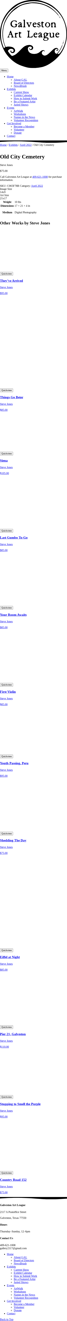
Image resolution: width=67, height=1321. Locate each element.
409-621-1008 (40, 176)
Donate (18, 132)
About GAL (20, 79)
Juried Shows (21, 104)
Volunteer (19, 129)
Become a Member (24, 126)
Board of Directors (24, 82)
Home (10, 76)
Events (10, 107)
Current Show (21, 92)
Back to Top (6, 1319)
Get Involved (14, 123)
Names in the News (24, 117)
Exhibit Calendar (23, 95)
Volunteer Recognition (26, 120)
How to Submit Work (25, 98)
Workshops (20, 114)
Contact (11, 135)
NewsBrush (20, 85)
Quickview (6, 273)
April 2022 (26, 144)
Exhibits (11, 89)
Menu (4, 70)
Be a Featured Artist (24, 101)
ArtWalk (18, 110)
